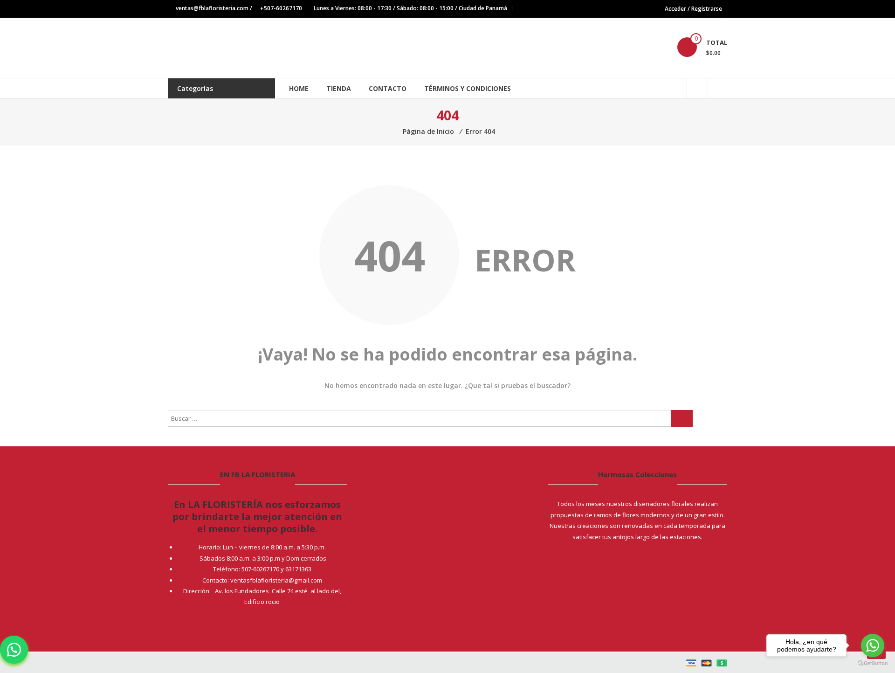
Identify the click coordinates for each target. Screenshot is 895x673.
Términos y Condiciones (467, 88)
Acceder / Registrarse (693, 9)
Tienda (338, 88)
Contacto (387, 88)
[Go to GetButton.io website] (873, 663)
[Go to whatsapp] (872, 645)
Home (299, 88)
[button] (14, 650)
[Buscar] (682, 418)
